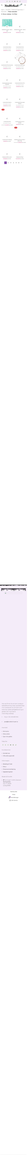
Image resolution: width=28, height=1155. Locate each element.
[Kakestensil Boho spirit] (7, 875)
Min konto (6, 1086)
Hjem (3, 9)
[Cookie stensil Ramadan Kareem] (20, 530)
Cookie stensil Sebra (7, 240)
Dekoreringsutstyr (17, 9)
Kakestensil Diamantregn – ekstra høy (19, 818)
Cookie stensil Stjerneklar (20, 258)
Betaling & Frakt (7, 1119)
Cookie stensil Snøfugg (7, 817)
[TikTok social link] (20, 1)
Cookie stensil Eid (7, 702)
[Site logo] (13, 5)
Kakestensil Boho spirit (7, 931)
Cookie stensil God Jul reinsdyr (19, 703)
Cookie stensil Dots (20, 240)
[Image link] (13, 1001)
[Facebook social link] (7, 1)
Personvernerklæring (9, 1124)
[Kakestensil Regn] (20, 875)
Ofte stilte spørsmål (8, 1111)
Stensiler (4, 11)
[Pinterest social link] (17, 1)
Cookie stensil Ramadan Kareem (20, 587)
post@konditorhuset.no (11, 1076)
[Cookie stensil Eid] (7, 646)
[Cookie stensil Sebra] (7, 185)
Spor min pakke (7, 1091)
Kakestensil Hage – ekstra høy (7, 30)
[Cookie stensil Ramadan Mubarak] (7, 414)
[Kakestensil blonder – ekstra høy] (20, 70)
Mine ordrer (6, 1089)
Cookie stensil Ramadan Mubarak (7, 471)
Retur (4, 1121)
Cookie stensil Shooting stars (7, 355)
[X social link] (10, 1)
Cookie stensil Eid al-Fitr (20, 470)
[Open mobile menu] (25, 5)
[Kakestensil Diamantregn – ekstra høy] (20, 761)
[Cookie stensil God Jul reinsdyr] (20, 646)
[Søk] (1, 5)
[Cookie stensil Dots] (20, 185)
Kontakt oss (6, 1108)
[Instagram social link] (12, 1)
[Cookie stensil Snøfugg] (7, 761)
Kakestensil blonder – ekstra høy (19, 127)
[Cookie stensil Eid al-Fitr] (20, 414)
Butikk (8, 9)
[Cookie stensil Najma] (7, 530)
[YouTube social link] (15, 1)
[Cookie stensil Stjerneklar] (20, 251)
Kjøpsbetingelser (8, 1127)
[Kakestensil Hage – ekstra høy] (7, 22)
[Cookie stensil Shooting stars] (7, 299)
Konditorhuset (7, 242)
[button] (7, 26)
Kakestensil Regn (19, 931)
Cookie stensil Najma (7, 586)
